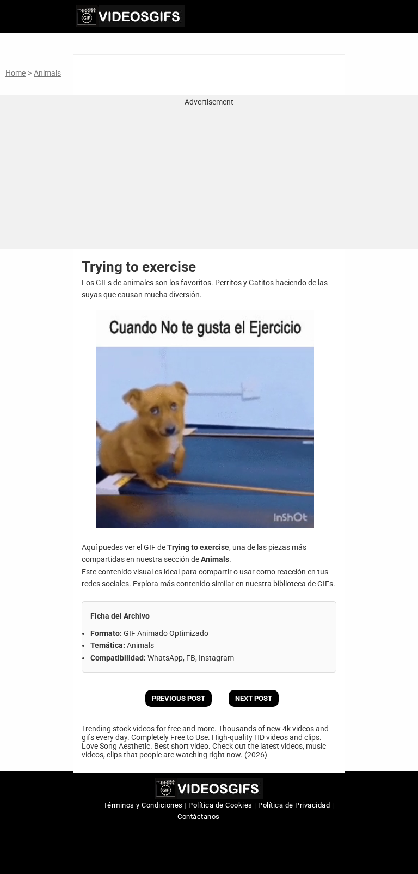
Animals (47, 73)
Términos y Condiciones (143, 805)
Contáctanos (198, 816)
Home (15, 73)
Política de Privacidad (294, 805)
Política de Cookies (220, 805)
